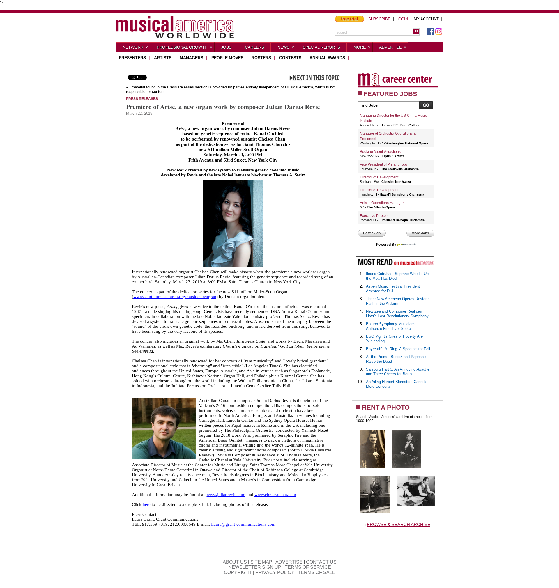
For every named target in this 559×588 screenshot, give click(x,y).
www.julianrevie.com (226, 494)
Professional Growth (182, 47)
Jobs (226, 47)
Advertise (390, 47)
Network (133, 47)
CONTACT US (321, 561)
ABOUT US (235, 561)
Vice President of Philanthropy (384, 164)
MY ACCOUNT (426, 19)
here (147, 504)
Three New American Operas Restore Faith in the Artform (397, 301)
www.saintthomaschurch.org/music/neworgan (174, 296)
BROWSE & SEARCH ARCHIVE (398, 524)
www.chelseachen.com (275, 494)
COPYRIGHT (238, 572)
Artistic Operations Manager (382, 203)
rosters (261, 57)
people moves (227, 57)
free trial (349, 18)
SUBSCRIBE (379, 19)
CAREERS (254, 47)
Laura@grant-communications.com (243, 524)
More (359, 47)
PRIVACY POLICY (274, 572)
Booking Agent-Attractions (380, 152)
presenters (132, 57)
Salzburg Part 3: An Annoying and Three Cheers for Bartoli (397, 371)
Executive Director (374, 216)
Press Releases (142, 98)
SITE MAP (261, 561)
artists (162, 57)
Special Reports (321, 47)
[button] (416, 31)
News (283, 47)
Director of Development (379, 177)
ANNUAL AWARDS (327, 57)
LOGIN (402, 19)
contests (290, 57)
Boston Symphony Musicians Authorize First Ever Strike (390, 326)
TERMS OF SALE (316, 572)
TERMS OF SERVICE (308, 567)
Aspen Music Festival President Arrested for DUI (393, 288)
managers (191, 57)
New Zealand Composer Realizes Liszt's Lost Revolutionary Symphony (397, 313)
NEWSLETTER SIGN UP (254, 567)
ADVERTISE (289, 561)
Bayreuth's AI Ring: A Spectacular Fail (398, 349)
